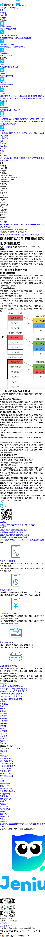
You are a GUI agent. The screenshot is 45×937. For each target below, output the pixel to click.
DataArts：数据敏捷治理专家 (11, 694)
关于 (1, 141)
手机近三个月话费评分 (8, 613)
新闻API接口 (4, 786)
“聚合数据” (17, 495)
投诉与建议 (4, 721)
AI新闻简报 (23, 158)
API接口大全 (4, 816)
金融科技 (17, 525)
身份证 (15, 158)
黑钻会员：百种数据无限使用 (11, 699)
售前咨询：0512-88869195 (10, 926)
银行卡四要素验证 (6, 761)
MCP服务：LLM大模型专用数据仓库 (13, 689)
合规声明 (3, 731)
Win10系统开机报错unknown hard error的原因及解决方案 (22, 540)
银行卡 (30, 158)
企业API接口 (4, 806)
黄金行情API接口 (6, 799)
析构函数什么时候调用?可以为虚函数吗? (15, 537)
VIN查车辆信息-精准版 (8, 666)
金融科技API (4, 814)
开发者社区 (4, 704)
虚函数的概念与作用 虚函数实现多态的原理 (25, 235)
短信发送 (3, 158)
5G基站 (10, 158)
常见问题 (3, 718)
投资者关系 (4, 138)
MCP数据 (3, 736)
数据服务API (4, 804)
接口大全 (25, 525)
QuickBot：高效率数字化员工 (11, 696)
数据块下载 (4, 741)
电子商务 (32, 525)
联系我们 (3, 751)
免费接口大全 (5, 809)
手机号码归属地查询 (7, 791)
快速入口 (3, 734)
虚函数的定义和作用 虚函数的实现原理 (14, 535)
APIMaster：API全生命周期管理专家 (13, 691)
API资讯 (3, 819)
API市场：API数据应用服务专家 (12, 686)
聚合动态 (3, 146)
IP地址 (2, 781)
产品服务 (3, 684)
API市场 (3, 13)
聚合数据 (9, 247)
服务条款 (3, 726)
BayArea (3, 706)
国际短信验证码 (6, 773)
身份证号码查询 (6, 789)
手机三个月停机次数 (7, 561)
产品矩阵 (3, 18)
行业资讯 (3, 235)
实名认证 (7, 161)
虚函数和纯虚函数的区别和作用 (11, 532)
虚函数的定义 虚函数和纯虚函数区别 (13, 530)
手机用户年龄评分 (6, 590)
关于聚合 (3, 143)
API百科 (3, 151)
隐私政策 (3, 729)
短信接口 (3, 821)
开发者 (2, 701)
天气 (35, 158)
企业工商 (10, 525)
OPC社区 (3, 15)
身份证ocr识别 (5, 771)
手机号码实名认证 (6, 763)
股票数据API (4, 796)
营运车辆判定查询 (6, 642)
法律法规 (3, 724)
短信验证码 (4, 756)
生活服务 (3, 525)
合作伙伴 (3, 148)
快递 (38, 158)
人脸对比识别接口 (6, 768)
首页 (1, 10)
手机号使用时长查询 (7, 766)
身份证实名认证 (6, 758)
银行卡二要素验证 (6, 776)
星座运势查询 (5, 794)
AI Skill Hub (4, 738)
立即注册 (3, 923)
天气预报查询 (5, 784)
